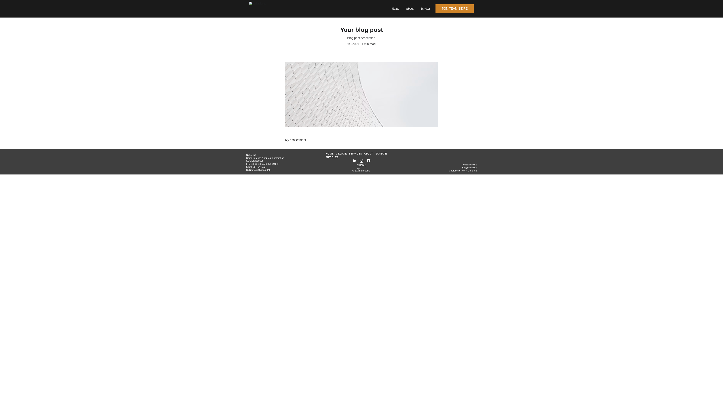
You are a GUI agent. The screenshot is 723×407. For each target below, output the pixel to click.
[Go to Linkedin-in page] (354, 161)
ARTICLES (332, 157)
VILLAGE (341, 153)
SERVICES (355, 153)
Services (425, 8)
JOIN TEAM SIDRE (455, 8)
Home (395, 8)
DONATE (381, 153)
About (409, 8)
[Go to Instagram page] (361, 161)
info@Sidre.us (469, 167)
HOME (329, 153)
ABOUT (368, 153)
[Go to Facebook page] (368, 161)
